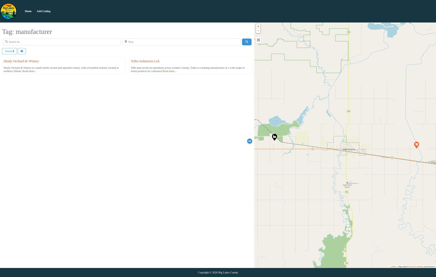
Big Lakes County (228, 272)
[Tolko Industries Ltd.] (274, 137)
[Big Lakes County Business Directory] (8, 11)
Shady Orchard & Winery (21, 61)
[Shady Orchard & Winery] (416, 145)
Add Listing (43, 11)
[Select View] (22, 51)
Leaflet (393, 266)
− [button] (258, 31)
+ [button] (258, 26)
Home (28, 11)
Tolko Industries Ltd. (145, 61)
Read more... (29, 71)
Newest (9, 51)
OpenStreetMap (416, 266)
